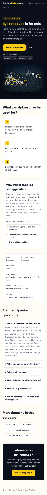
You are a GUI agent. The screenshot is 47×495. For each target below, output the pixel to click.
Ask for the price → (14, 47)
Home (25, 490)
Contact (32, 490)
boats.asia (29, 436)
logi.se (8, 430)
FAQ (31, 47)
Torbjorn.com (13, 3)
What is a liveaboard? (17, 372)
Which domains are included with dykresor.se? (22, 398)
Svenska (6, 8)
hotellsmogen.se (27, 425)
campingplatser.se (24, 430)
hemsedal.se (10, 425)
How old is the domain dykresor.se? (24, 380)
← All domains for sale (35, 3)
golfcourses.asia (12, 436)
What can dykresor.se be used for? (23, 323)
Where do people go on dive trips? (23, 364)
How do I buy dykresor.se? (19, 388)
